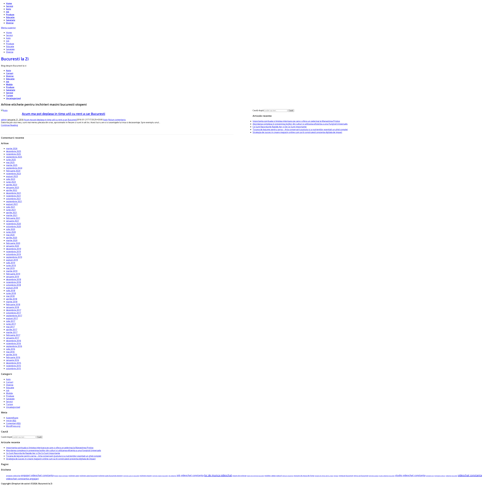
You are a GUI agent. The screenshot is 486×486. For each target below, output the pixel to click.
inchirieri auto (74, 475)
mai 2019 (10, 268)
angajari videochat (13, 475)
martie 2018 (11, 301)
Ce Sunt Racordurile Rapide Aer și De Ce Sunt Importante (280, 126)
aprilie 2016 (11, 354)
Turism (9, 95)
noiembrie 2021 (13, 195)
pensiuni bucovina (287, 476)
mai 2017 (10, 326)
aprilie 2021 (11, 212)
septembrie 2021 (14, 201)
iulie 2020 (10, 229)
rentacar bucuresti (346, 475)
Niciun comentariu (117, 119)
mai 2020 (10, 234)
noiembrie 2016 (13, 343)
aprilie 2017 (11, 329)
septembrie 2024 (14, 168)
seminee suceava (374, 476)
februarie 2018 (13, 304)
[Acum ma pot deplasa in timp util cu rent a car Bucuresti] (4, 110)
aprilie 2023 (11, 184)
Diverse (10, 23)
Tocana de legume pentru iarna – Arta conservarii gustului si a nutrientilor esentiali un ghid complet (300, 129)
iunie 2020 (11, 232)
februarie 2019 (13, 273)
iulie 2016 (10, 349)
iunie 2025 (11, 159)
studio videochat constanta (410, 475)
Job (7, 11)
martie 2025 (11, 165)
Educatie (10, 17)
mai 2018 (10, 296)
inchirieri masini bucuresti (160, 476)
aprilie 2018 (11, 298)
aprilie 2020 (11, 237)
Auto (8, 9)
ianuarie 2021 (12, 221)
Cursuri (9, 73)
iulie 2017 (10, 321)
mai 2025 (10, 162)
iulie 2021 (10, 207)
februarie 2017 (13, 335)
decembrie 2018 (13, 279)
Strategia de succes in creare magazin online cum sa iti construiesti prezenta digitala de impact (297, 132)
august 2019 (12, 260)
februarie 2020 (13, 243)
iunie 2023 (11, 182)
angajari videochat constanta (37, 475)
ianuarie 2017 (12, 337)
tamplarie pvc (430, 476)
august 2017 (12, 318)
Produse (10, 14)
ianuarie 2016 (12, 360)
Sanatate (10, 20)
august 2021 (12, 204)
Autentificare (12, 417)
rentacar (335, 476)
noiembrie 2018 (13, 282)
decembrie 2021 (13, 193)
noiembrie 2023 (13, 173)
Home (9, 3)
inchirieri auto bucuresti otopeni (110, 475)
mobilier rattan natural (273, 475)
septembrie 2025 (14, 156)
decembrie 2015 (13, 363)
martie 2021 (11, 215)
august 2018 (12, 287)
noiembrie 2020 (13, 223)
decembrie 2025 (13, 151)
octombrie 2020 (13, 226)
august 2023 (12, 176)
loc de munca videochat (218, 475)
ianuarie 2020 (12, 246)
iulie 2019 (10, 262)
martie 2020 (11, 240)
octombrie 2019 (13, 254)
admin (4, 119)
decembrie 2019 (13, 248)
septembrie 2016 (14, 346)
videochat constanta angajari (22, 478)
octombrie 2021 (13, 198)
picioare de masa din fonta (304, 475)
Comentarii (13, 423)
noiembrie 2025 (13, 154)
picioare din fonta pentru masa (324, 476)
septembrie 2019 (14, 257)
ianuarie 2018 (12, 307)
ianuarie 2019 (12, 276)
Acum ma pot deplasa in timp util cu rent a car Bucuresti (63, 114)
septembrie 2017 (14, 315)
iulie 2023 (10, 179)
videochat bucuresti (451, 476)
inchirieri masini (146, 475)
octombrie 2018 (13, 285)
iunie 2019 (11, 265)
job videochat (172, 476)
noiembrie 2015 (13, 365)
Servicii (9, 6)
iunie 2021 (11, 209)
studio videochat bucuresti (387, 476)
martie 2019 (11, 271)
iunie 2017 (11, 324)
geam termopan (63, 476)
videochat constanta (470, 475)
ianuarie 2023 (12, 187)
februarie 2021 (13, 218)
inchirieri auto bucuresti (89, 475)
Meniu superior (8, 27)
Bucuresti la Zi (15, 59)
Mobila (9, 84)
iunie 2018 (11, 293)
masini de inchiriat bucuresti (255, 476)
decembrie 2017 (13, 310)
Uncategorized (13, 98)
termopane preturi (439, 476)
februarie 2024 (13, 170)
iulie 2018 (10, 290)
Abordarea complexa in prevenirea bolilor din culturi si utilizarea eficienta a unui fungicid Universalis (300, 124)
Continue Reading (9, 125)
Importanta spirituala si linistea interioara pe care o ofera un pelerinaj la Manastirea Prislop (296, 121)
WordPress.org (13, 426)
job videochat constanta (190, 475)
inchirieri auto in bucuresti (131, 476)
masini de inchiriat (239, 475)
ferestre (56, 476)
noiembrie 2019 (13, 251)
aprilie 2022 (11, 190)
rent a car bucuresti (360, 475)
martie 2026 (11, 148)
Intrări (11, 420)
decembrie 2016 (13, 340)
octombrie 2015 (13, 368)
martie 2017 (11, 332)
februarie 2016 (13, 357)
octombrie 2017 (13, 312)
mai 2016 (10, 351)
